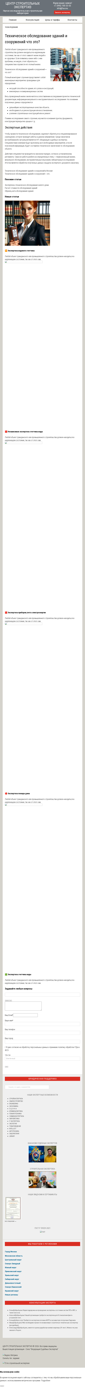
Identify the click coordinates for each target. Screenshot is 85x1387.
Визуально (7, 1000)
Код (10, 1000)
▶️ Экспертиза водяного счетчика (20, 250)
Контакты (72, 20)
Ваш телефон (10, 1029)
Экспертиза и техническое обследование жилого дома (27, 185)
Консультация (32, 20)
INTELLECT (12, 1129)
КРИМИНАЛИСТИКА (16, 1111)
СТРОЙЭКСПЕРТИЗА (16, 1099)
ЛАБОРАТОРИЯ (14, 1134)
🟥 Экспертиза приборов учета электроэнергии (25, 612)
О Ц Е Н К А (13, 1109)
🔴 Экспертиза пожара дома (17, 793)
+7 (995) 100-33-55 (62, 5)
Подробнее (45, 1380)
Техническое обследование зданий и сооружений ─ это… (28, 174)
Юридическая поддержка (42, 1078)
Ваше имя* (9, 1020)
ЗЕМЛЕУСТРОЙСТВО (16, 1101)
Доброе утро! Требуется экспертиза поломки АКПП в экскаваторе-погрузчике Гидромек (45, 1320)
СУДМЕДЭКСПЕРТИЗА (16, 1116)
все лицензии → (10, 1221)
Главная (12, 20)
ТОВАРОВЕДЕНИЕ (15, 1126)
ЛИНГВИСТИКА (14, 1119)
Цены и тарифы (52, 20)
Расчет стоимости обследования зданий (21, 188)
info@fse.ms (62, 8)
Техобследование (11, 27)
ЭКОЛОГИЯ (13, 1124)
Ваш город (9, 1038)
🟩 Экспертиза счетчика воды (18, 974)
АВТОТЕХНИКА (14, 1131)
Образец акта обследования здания (19, 191)
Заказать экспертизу (62, 12)
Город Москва (11, 1251)
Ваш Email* (9, 1015)
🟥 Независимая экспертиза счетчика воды (24, 431)
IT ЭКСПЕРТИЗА (14, 1121)
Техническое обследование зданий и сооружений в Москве (29, 171)
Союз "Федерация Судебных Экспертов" (42, 1349)
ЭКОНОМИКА (13, 1106)
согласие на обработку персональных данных (30, 1047)
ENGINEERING (13, 1104)
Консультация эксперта (42, 1302)
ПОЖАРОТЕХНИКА (15, 1114)
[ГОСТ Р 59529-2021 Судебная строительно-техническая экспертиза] (42, 1232)
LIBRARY (12, 1136)
